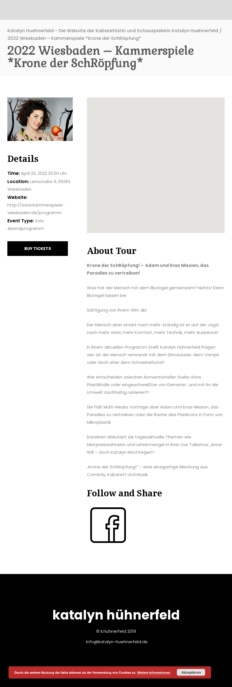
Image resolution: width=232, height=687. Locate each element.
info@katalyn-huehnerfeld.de (117, 642)
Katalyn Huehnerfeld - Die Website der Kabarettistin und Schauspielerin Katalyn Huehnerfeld (112, 30)
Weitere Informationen (153, 672)
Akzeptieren (191, 672)
